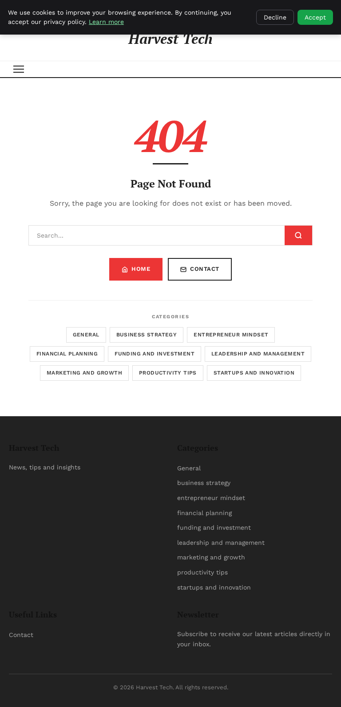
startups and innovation (254, 373)
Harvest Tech (170, 38)
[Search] (298, 235)
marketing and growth (84, 373)
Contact (204, 269)
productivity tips (168, 373)
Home (140, 269)
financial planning (67, 354)
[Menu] (18, 69)
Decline (275, 17)
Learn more (106, 21)
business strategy (146, 335)
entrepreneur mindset (231, 335)
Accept (315, 17)
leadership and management (258, 354)
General (86, 335)
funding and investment (154, 354)
